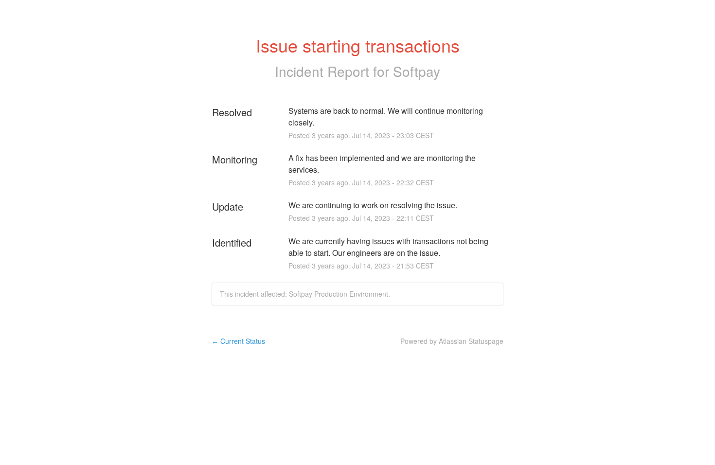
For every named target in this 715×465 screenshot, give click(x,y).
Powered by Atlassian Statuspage (451, 341)
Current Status (238, 341)
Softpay (416, 71)
